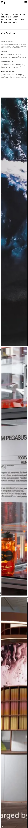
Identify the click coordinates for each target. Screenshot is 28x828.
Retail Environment (7, 42)
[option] (12, 222)
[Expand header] (25, 2)
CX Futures (5, 52)
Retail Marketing (6, 61)
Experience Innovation (8, 71)
